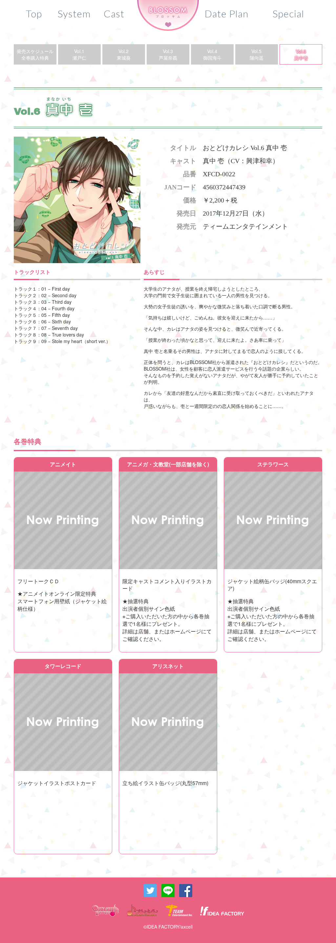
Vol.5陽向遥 (256, 54)
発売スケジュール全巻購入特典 (35, 54)
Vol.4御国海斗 (212, 54)
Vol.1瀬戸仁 (79, 54)
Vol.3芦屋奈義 (168, 54)
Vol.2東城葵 (124, 54)
